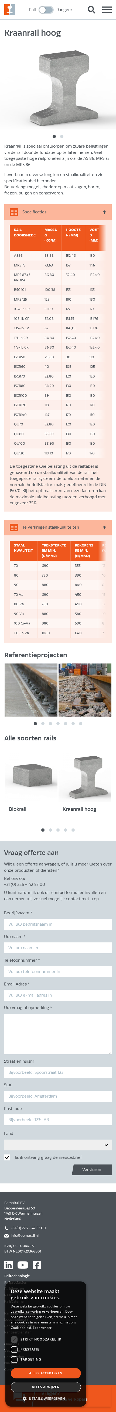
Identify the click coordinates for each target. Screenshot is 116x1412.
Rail (32, 9)
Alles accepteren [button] (45, 1373)
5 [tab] (65, 723)
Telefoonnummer (22, 960)
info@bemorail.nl (25, 1236)
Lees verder (42, 1327)
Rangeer (64, 9)
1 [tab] (54, 136)
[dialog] (45, 1344)
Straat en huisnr (19, 1061)
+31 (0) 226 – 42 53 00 (28, 1228)
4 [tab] (58, 723)
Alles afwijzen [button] (46, 1387)
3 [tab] (50, 723)
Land (8, 1133)
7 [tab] (80, 723)
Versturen (91, 1169)
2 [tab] (61, 136)
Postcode (13, 1108)
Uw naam (14, 936)
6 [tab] (73, 723)
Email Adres (17, 984)
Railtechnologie (17, 1276)
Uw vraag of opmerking (28, 1007)
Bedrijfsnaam (18, 912)
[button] (46, 1398)
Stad (8, 1084)
